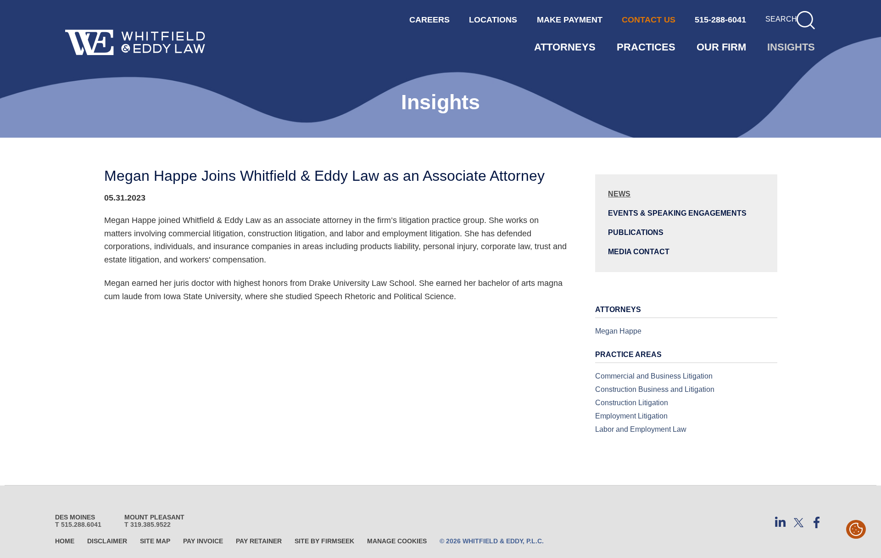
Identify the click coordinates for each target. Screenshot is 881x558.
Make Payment (569, 19)
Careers (429, 19)
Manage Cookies (397, 541)
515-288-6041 (720, 19)
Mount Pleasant (154, 517)
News (619, 194)
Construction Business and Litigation (654, 389)
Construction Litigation (631, 402)
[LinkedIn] (780, 522)
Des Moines (75, 517)
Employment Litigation (631, 416)
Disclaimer (107, 541)
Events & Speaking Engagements (677, 213)
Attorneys (565, 47)
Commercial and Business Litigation (654, 376)
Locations (493, 19)
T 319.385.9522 (147, 524)
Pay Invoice (203, 541)
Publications (636, 232)
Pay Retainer (259, 541)
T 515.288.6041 (78, 524)
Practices (646, 47)
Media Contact (638, 251)
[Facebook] (817, 522)
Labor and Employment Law (640, 429)
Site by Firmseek (324, 541)
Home (64, 541)
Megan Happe (618, 331)
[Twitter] (798, 522)
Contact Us (648, 19)
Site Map (155, 541)
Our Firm (721, 47)
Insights (791, 47)
